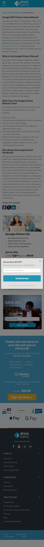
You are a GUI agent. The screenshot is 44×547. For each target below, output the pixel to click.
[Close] (40, 260)
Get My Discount (22, 278)
